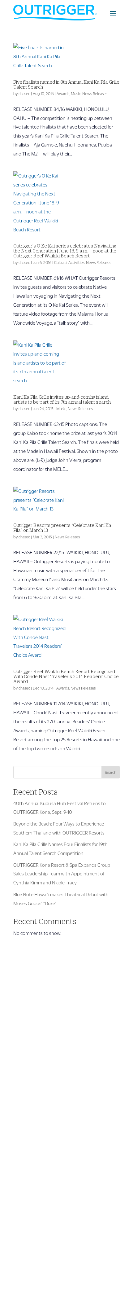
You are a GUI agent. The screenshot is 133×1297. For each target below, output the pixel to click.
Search (110, 772)
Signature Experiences (36, 1195)
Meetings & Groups (33, 1141)
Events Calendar (30, 1096)
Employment (26, 1221)
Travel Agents (27, 1132)
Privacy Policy (106, 1267)
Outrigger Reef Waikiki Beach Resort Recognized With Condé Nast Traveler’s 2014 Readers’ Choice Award (66, 676)
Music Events (27, 1105)
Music (76, 93)
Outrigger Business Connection (45, 1123)
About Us (23, 1177)
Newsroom (24, 1212)
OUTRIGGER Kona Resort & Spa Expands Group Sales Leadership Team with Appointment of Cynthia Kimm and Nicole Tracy (61, 873)
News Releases (94, 93)
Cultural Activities (69, 262)
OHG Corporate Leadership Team (47, 1186)
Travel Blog (24, 1087)
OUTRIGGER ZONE (32, 1204)
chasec (24, 93)
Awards (63, 93)
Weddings (23, 1150)
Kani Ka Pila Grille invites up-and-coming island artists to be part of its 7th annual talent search (62, 399)
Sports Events (27, 1114)
